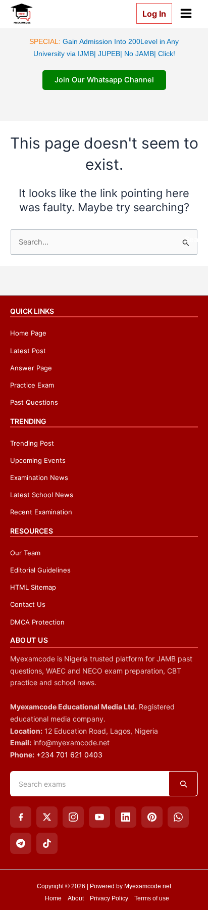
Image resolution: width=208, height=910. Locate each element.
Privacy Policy (109, 898)
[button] (150, 13)
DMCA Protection (37, 622)
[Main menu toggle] (186, 13)
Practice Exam (32, 385)
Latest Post (28, 351)
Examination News (39, 477)
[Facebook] (20, 817)
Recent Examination (41, 512)
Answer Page (31, 368)
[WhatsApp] (178, 817)
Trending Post (32, 443)
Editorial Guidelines (40, 570)
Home (53, 898)
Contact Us (27, 604)
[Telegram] (20, 843)
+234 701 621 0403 (69, 754)
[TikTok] (47, 843)
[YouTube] (99, 817)
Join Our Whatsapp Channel (104, 79)
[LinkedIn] (125, 817)
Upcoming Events (38, 460)
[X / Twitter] (47, 817)
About (76, 898)
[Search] (183, 784)
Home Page (28, 333)
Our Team (25, 553)
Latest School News (41, 495)
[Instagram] (73, 817)
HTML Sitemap (33, 587)
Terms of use (151, 898)
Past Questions (34, 402)
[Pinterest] (152, 817)
